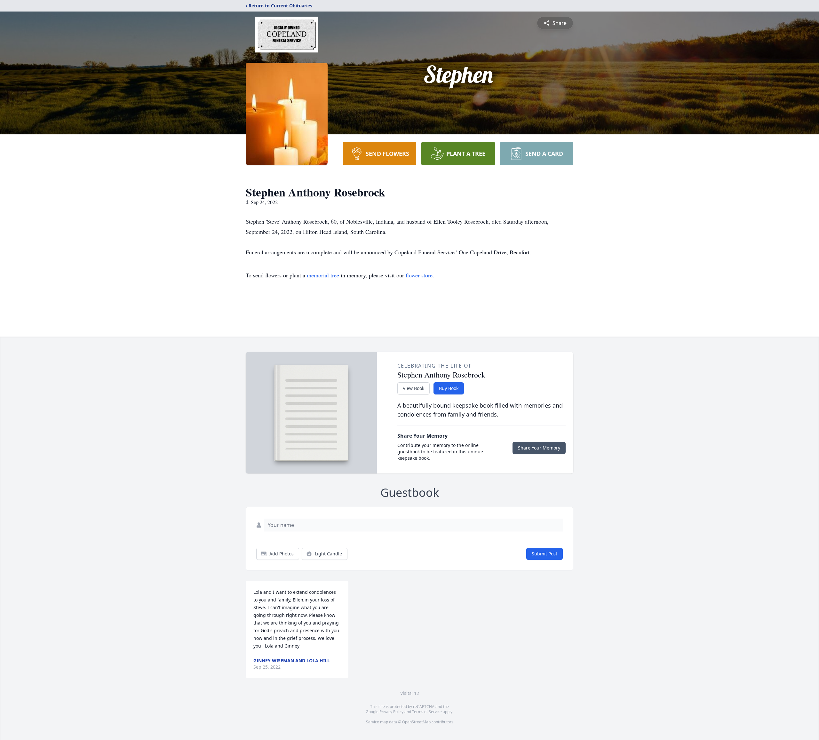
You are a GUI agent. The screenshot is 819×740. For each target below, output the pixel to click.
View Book (413, 388)
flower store (419, 275)
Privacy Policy (391, 711)
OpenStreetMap (416, 722)
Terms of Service (427, 711)
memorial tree (323, 275)
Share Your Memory (539, 448)
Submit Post (544, 554)
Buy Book (448, 388)
